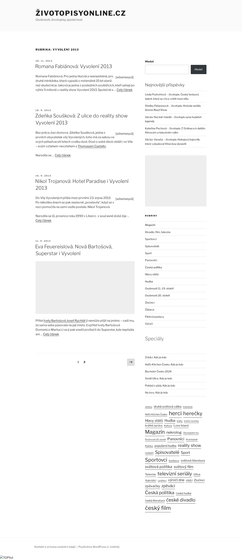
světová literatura (193, 460)
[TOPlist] (6, 557)
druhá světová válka (168, 406)
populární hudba (165, 446)
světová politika (158, 466)
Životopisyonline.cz (81, 13)
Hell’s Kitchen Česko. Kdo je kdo (164, 364)
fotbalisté (187, 407)
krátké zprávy (154, 425)
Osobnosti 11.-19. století (159, 288)
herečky (192, 413)
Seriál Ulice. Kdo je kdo (158, 378)
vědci (189, 480)
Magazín (150, 224)
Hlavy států (152, 274)
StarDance (174, 461)
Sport (148, 253)
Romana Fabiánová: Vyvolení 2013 (73, 66)
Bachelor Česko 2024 (158, 371)
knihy (179, 421)
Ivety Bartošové (55, 320)
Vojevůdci (150, 480)
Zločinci (149, 302)
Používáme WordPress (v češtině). (99, 546)
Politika (149, 446)
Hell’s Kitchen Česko (156, 414)
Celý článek (125, 90)
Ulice (197, 474)
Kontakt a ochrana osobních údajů (54, 546)
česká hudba (183, 493)
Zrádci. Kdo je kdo (155, 357)
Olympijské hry (191, 433)
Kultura (168, 425)
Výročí (149, 323)
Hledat (149, 61)
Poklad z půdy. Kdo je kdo (160, 385)
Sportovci (151, 239)
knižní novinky (191, 421)
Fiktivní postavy (154, 316)
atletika (148, 407)
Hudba (149, 281)
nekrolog (174, 432)
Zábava (149, 309)
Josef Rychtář (76, 320)
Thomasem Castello (92, 146)
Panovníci (151, 260)
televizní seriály (174, 473)
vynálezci (162, 480)
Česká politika (153, 267)
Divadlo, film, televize (158, 232)
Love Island (181, 425)
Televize (150, 474)
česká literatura (155, 500)
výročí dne (176, 480)
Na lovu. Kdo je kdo (156, 392)
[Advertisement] (85, 287)
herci (175, 413)
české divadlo (180, 500)
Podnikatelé (192, 439)
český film (158, 508)
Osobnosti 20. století (157, 295)
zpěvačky (152, 486)
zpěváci (168, 485)
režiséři (149, 453)
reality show (189, 445)
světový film (183, 467)
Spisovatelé (152, 246)
